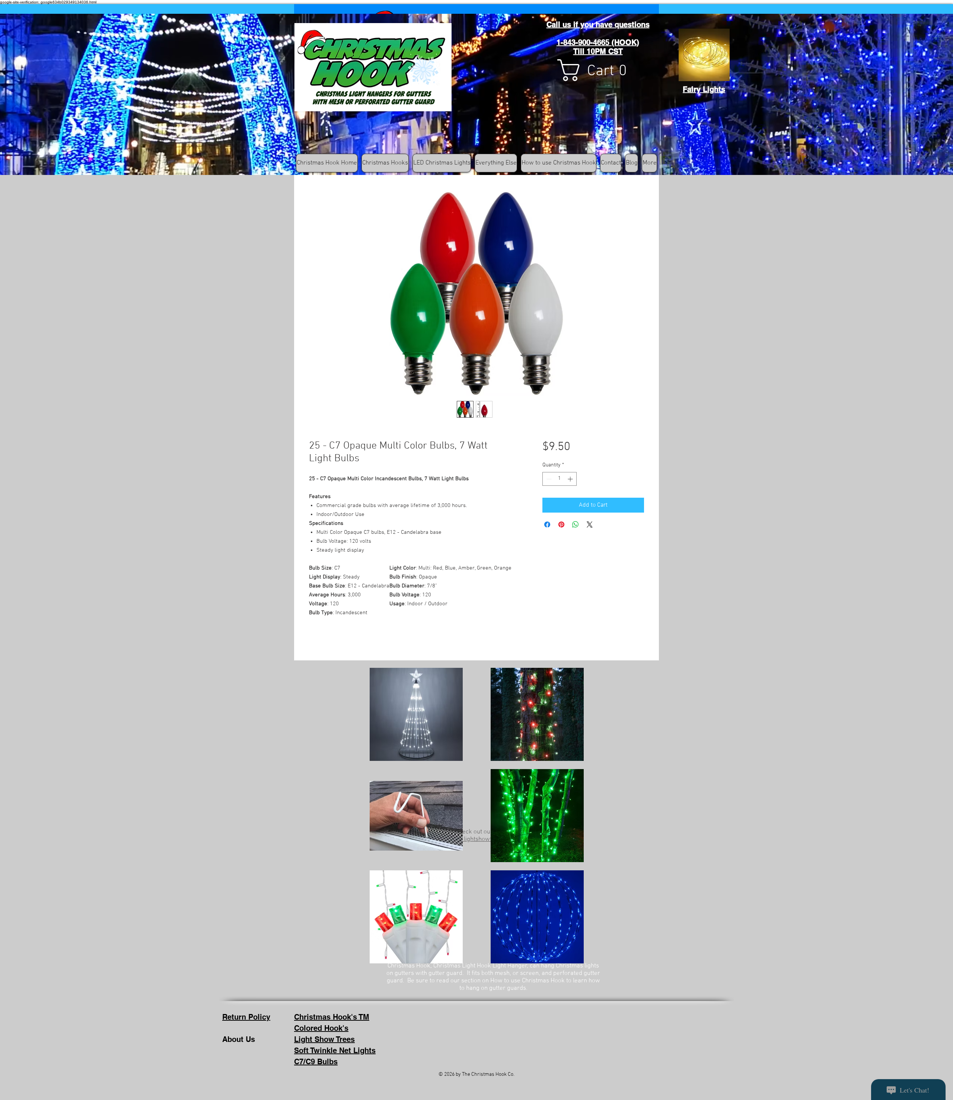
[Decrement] (548, 478)
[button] (598, 70)
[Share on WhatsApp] (575, 524)
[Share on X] (589, 524)
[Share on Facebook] (547, 524)
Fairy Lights (704, 89)
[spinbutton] (559, 478)
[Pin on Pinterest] (561, 524)
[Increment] (571, 478)
